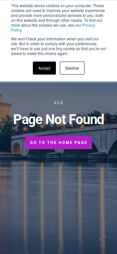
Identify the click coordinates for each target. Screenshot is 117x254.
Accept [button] (44, 68)
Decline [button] (72, 68)
